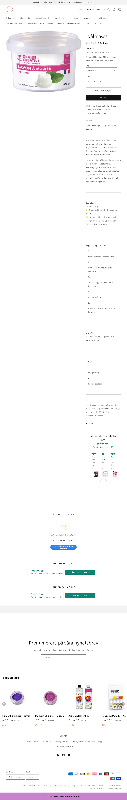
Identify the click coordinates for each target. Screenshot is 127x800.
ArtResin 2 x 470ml (78, 716)
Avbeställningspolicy (114, 788)
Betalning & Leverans (62, 742)
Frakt (96, 52)
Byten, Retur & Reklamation (84, 742)
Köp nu (103, 97)
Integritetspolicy (76, 786)
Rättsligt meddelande (97, 788)
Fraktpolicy (101, 786)
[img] (103, 444)
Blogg (99, 742)
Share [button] (91, 423)
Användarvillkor (90, 786)
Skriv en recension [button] (80, 572)
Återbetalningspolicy (62, 786)
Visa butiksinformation (97, 113)
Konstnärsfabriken (34, 786)
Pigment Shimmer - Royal (16, 716)
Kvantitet (89, 76)
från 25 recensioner (101, 447)
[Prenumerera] (83, 657)
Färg (87, 65)
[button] (63, 796)
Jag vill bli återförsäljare (63, 746)
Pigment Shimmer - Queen (49, 716)
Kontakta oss (46, 742)
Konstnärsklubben (30, 742)
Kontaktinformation (114, 786)
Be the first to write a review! (63, 547)
